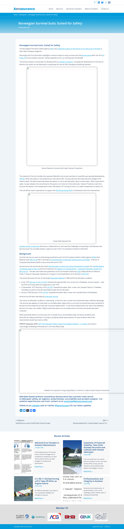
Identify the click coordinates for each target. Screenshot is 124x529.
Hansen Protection (66, 62)
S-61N (38, 282)
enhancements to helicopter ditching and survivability (70, 260)
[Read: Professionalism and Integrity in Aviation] (72, 488)
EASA (94, 257)
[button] (95, 2)
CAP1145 (85, 274)
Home (51, 9)
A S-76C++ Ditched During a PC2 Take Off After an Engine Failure (47, 481)
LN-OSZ (50, 287)
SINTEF (22, 179)
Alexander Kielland (57, 278)
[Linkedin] (99, 2)
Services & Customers (74, 9)
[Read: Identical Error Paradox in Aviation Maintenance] (23, 457)
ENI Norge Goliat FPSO (64, 190)
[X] (106, 2)
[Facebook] (109, 2)
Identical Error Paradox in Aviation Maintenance (47, 443)
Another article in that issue (29, 246)
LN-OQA (44, 282)
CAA (78, 271)
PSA (51, 49)
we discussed (86, 55)
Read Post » (39, 467)
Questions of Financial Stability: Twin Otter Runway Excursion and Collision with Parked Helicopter (94, 447)
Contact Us (105, 9)
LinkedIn (36, 405)
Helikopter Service (51, 296)
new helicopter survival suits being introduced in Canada (68, 266)
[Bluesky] (102, 2)
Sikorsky (32, 282)
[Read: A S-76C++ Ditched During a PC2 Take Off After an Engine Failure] (23, 488)
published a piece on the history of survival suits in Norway (78, 49)
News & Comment (91, 9)
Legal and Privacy (97, 526)
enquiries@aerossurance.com (78, 401)
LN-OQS (45, 292)
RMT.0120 (33, 260)
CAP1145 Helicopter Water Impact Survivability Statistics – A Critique (62, 324)
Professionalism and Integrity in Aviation (93, 479)
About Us (59, 9)
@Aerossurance (62, 405)
